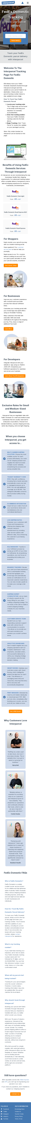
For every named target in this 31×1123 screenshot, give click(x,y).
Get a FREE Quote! (15, 711)
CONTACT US (15, 1094)
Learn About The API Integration (14, 376)
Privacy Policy (19, 1116)
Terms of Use (18, 1119)
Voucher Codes (19, 1114)
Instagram (6, 1114)
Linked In (5, 1116)
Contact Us (18, 1111)
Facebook (6, 1109)
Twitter (5, 1111)
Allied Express (24, 1080)
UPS (6, 1082)
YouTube (5, 1119)
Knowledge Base (19, 1109)
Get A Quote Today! (11, 265)
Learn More (8, 329)
